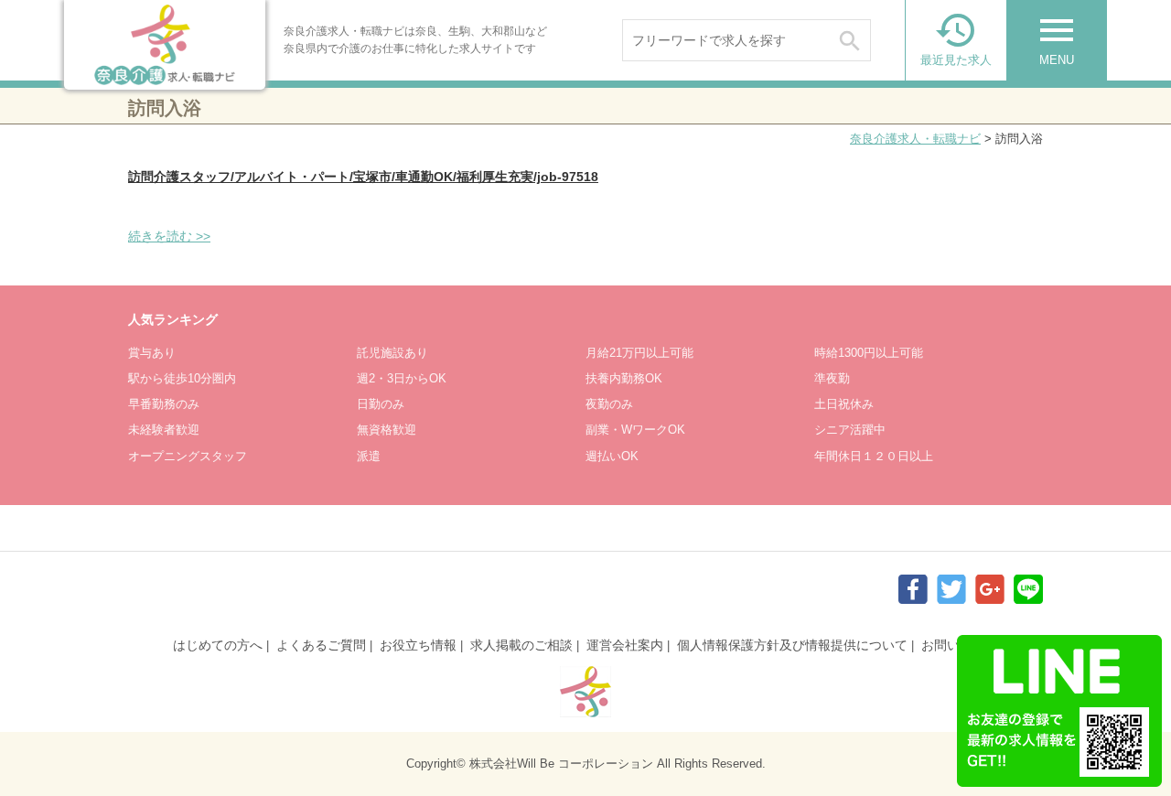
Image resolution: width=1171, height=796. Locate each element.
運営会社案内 (624, 645)
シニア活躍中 (850, 429)
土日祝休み (844, 404)
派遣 (369, 456)
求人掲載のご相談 (521, 645)
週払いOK (612, 456)
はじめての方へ (218, 645)
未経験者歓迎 (163, 429)
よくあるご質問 (321, 645)
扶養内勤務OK (624, 378)
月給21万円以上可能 (639, 353)
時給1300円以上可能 (868, 353)
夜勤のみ (609, 404)
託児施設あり (392, 353)
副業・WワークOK (635, 429)
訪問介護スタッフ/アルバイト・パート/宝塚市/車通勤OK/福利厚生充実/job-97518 (363, 176)
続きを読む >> (169, 236)
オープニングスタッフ (187, 456)
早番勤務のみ (163, 404)
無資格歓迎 (386, 429)
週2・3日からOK (401, 378)
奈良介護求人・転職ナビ (915, 138)
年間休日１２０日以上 (873, 456)
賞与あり (152, 353)
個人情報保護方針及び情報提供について (792, 645)
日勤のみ (380, 404)
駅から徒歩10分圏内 (182, 378)
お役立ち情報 (418, 645)
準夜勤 (832, 378)
